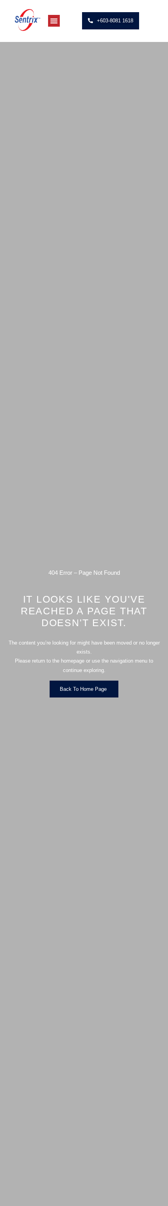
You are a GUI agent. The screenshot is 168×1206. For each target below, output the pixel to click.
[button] (54, 21)
